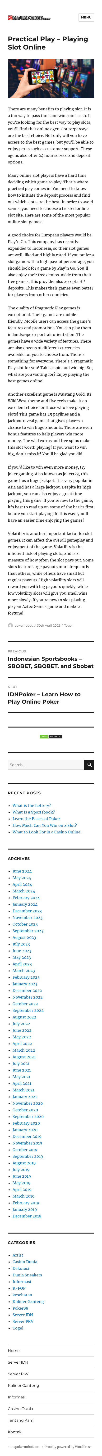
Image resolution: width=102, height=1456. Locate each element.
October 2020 (25, 1110)
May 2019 (22, 1182)
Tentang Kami (21, 1420)
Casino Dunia (25, 1261)
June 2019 (22, 1176)
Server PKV (23, 1321)
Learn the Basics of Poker (36, 818)
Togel (68, 625)
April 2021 (22, 1083)
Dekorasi (21, 1268)
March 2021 (23, 1090)
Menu (86, 17)
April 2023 (22, 964)
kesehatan (22, 1295)
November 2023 (27, 917)
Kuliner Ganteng (28, 1301)
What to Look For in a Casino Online (46, 832)
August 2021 (24, 1056)
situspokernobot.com (24, 1447)
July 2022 (21, 1023)
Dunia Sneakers (27, 1275)
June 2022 (22, 1030)
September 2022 (28, 1010)
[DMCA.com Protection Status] (51, 736)
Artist (18, 1255)
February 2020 (26, 1123)
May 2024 (22, 877)
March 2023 (24, 970)
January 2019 (25, 1209)
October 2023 (25, 924)
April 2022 (22, 1043)
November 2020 (28, 1103)
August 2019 (24, 1163)
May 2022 (22, 1037)
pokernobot (23, 625)
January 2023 (25, 983)
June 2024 (22, 871)
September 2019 (28, 1156)
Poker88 (20, 1308)
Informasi (22, 1281)
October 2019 (25, 1149)
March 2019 (24, 1196)
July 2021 (21, 1063)
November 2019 (27, 1143)
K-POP (19, 1288)
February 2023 (26, 977)
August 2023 (24, 937)
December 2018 (27, 1216)
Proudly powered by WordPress (68, 1447)
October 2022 (25, 1003)
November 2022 (28, 997)
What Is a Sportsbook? (34, 812)
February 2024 (26, 897)
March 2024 (24, 891)
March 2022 (24, 1050)
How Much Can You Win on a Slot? (45, 825)
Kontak (15, 1432)
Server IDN (23, 1314)
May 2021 (21, 1076)
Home (14, 1350)
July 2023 (21, 944)
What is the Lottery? (32, 805)
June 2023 (22, 950)
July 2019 (21, 1169)
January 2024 (25, 904)
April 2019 (22, 1189)
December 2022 (27, 990)
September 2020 (28, 1116)
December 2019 (27, 1136)
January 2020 (25, 1129)
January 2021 (25, 1096)
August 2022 (24, 1017)
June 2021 (22, 1070)
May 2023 (22, 957)
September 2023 (28, 930)
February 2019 (26, 1202)
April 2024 (22, 884)
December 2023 (27, 911)
